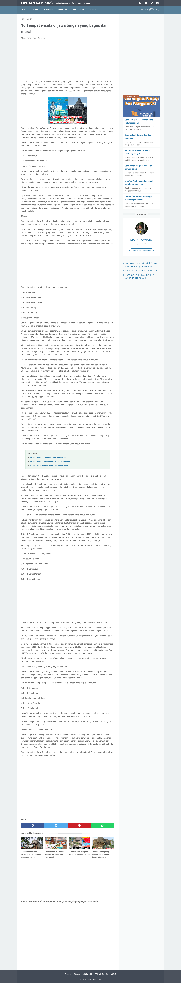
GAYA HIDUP (62, 10)
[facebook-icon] (140, 3)
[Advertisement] (67, 59)
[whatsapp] (102, 825)
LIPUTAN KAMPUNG (141, 239)
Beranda (68, 974)
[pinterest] (79, 825)
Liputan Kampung (37, 3)
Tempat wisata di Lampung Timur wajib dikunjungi (49, 457)
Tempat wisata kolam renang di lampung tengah (49, 465)
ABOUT (113, 974)
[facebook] (32, 825)
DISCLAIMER (87, 974)
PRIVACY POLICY (101, 974)
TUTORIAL (35, 10)
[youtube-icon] (145, 3)
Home (23, 10)
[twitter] (56, 825)
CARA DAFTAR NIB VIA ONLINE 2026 (141, 270)
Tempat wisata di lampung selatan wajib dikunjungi (50, 461)
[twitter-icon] (151, 3)
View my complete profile (141, 250)
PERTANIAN (48, 10)
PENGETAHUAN (78, 10)
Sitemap (77, 974)
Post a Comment (39, 38)
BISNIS (92, 10)
